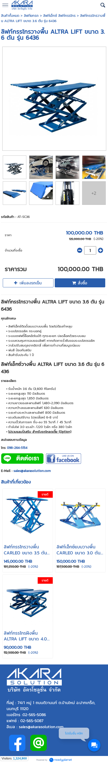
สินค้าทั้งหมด (10, 15)
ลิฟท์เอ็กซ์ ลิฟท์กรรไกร (59, 15)
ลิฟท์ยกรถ (31, 15)
